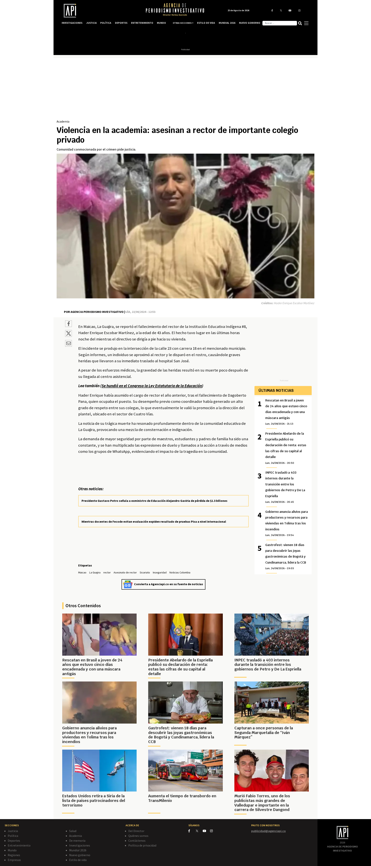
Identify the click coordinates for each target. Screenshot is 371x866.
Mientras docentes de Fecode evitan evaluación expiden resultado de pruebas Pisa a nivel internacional (154, 521)
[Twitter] (199, 831)
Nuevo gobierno (79, 855)
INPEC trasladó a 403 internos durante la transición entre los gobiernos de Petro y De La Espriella (285, 487)
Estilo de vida (78, 860)
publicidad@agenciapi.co (268, 831)
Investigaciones (79, 845)
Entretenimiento (19, 845)
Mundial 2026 (77, 850)
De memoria (77, 840)
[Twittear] (68, 336)
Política (13, 836)
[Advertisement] (185, 90)
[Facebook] (192, 831)
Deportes (14, 840)
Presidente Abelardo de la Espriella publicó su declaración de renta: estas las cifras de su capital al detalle (285, 448)
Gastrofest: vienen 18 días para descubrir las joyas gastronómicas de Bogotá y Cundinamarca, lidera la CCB (285, 556)
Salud (72, 831)
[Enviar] (68, 344)
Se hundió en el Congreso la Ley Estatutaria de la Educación (152, 385)
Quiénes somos (138, 836)
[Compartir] (68, 324)
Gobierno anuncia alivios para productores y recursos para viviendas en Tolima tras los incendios (286, 523)
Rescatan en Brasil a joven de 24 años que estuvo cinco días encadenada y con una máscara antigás (286, 412)
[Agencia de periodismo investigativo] (100, 11)
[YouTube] (206, 831)
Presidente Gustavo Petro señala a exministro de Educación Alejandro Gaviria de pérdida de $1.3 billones (154, 501)
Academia (63, 121)
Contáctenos (137, 840)
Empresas (14, 860)
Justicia (13, 831)
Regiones (14, 855)
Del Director (136, 831)
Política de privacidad (142, 845)
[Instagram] (213, 831)
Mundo (12, 850)
